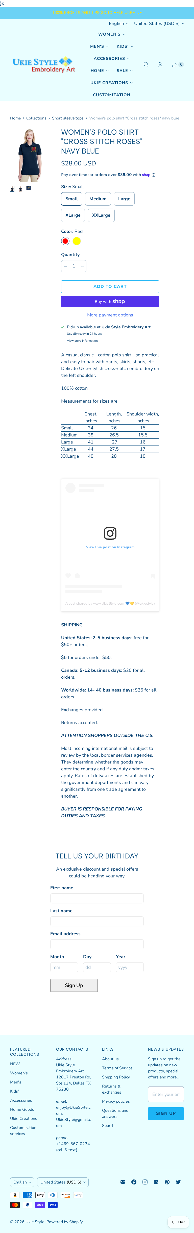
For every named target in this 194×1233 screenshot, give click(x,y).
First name (61, 888)
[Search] (146, 65)
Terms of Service (117, 1068)
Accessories (109, 58)
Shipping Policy (116, 1077)
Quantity (70, 255)
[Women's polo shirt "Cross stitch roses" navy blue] (28, 155)
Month (57, 957)
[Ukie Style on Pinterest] (167, 1182)
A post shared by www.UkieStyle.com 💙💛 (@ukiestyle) (110, 603)
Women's (109, 34)
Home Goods (22, 1109)
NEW (15, 1064)
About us (110, 1059)
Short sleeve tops (68, 118)
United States (157, 23)
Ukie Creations (109, 83)
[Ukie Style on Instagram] (145, 1182)
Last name (61, 911)
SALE (122, 70)
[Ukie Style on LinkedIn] (156, 1182)
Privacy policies (116, 1101)
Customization (111, 95)
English (116, 23)
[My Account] (160, 65)
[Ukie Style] (43, 65)
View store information (82, 341)
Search (108, 1125)
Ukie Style (35, 1222)
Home (97, 70)
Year (120, 957)
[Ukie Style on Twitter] (178, 1182)
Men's (97, 46)
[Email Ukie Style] (122, 1182)
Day (87, 957)
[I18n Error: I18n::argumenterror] (12, 189)
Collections (36, 118)
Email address (65, 934)
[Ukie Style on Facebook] (133, 1182)
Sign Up (74, 985)
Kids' (123, 46)
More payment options (110, 315)
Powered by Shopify (64, 1222)
